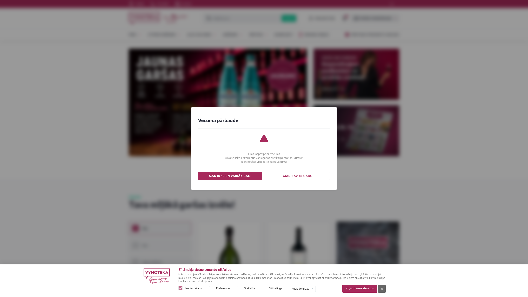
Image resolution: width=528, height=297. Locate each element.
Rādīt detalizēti (300, 288)
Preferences (223, 288)
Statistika (249, 288)
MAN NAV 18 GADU (297, 176)
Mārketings (275, 288)
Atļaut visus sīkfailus (360, 288)
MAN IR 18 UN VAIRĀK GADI (230, 176)
